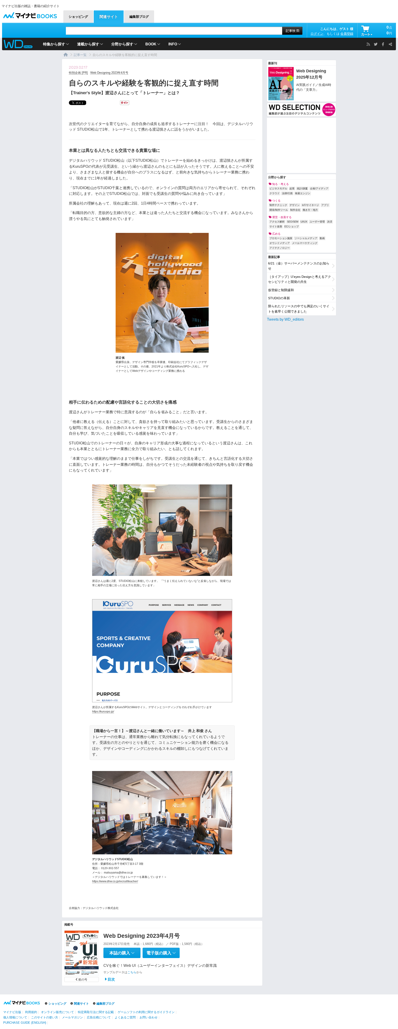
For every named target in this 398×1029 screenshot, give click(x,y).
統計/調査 (302, 188)
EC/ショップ (291, 226)
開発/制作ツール (278, 209)
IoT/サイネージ (310, 205)
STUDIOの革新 (279, 298)
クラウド (274, 193)
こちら (131, 972)
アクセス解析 (277, 221)
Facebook (383, 44)
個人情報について (15, 1017)
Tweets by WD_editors (285, 319)
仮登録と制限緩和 (281, 290)
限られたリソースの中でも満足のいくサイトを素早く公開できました (298, 308)
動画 (322, 238)
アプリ (325, 205)
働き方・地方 (310, 209)
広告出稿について (99, 1017)
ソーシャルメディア (306, 238)
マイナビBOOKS (30, 14)
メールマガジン (72, 1017)
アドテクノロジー (279, 247)
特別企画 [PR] (78, 72)
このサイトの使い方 (44, 1017)
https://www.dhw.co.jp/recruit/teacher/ (115, 881)
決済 (329, 221)
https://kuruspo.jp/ (103, 711)
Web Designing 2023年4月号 (109, 72)
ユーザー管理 (317, 221)
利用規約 (31, 1012)
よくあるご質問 (125, 1017)
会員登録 (346, 33)
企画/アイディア (319, 188)
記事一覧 (80, 55)
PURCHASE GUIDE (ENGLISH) (24, 1022)
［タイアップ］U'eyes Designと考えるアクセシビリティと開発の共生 (299, 279)
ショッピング (57, 1003)
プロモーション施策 (280, 238)
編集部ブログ (105, 1003)
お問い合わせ (149, 1017)
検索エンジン (302, 193)
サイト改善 (275, 226)
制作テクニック (278, 205)
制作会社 (295, 209)
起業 (292, 188)
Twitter (375, 44)
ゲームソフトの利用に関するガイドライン (146, 1012)
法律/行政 (287, 193)
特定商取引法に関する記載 (96, 1012)
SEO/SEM (292, 221)
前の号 (82, 979)
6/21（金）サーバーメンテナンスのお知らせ (298, 265)
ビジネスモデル (278, 188)
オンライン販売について (57, 1012)
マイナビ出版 (12, 1012)
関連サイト (81, 1003)
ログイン (316, 33)
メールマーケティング (304, 243)
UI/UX (304, 221)
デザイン (295, 205)
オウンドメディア (279, 243)
